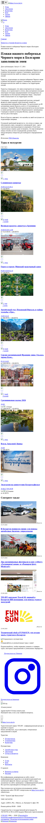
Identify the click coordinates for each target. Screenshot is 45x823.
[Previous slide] (2, 147)
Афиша (7, 16)
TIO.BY (5, 815)
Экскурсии (9, 9)
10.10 (7, 316)
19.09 (3, 316)
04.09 (3, 271)
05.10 (3, 361)
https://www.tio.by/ (38, 790)
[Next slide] (5, 147)
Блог (6, 12)
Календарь (9, 11)
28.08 (11, 489)
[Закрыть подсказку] (2, 701)
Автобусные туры (11, 750)
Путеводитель (10, 739)
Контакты (8, 764)
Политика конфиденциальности (12, 817)
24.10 (7, 187)
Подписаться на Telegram (13, 653)
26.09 (3, 187)
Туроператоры (10, 740)
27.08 (7, 489)
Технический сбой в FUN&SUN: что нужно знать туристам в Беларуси (20, 633)
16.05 (7, 361)
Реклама (8, 773)
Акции (7, 14)
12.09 (11, 230)
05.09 (7, 230)
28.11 (11, 187)
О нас (7, 761)
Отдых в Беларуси (11, 753)
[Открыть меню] (4, 2)
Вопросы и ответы (11, 771)
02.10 (11, 271)
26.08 (3, 489)
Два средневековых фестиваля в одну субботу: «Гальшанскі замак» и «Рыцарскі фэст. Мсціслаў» (22, 564)
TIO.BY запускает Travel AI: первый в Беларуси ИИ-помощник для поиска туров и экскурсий (21, 599)
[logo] (15, 3)
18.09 (7, 271)
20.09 (3, 404)
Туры (7, 7)
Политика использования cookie (21, 819)
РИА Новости (14, 138)
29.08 (3, 230)
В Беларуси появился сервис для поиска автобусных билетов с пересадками (19, 530)
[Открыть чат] (2, 717)
